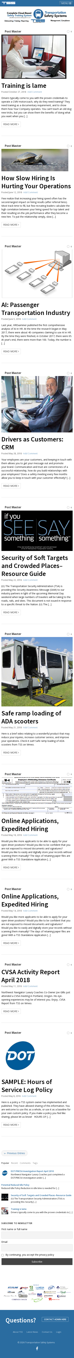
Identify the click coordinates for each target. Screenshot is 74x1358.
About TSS (18, 1332)
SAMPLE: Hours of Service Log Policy (27, 1085)
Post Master (13, 31)
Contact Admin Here (55, 1319)
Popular (5, 1163)
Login (58, 1332)
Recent (14, 1163)
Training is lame (23, 85)
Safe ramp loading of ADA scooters (31, 717)
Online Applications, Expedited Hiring (30, 824)
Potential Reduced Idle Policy (15, 1184)
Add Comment (35, 91)
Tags (35, 1163)
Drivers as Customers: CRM (32, 443)
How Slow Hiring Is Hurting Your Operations (36, 182)
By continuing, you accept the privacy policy (29, 1254)
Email (4, 1241)
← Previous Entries (14, 1153)
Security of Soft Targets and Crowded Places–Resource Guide (34, 565)
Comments (25, 1163)
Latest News (32, 1332)
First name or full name (14, 1229)
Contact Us (47, 1332)
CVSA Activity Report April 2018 (30, 976)
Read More (10, 124)
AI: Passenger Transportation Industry (35, 308)
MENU (65, 3)
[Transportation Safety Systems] (9, 3)
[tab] (5, 1163)
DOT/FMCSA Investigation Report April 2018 (32, 1171)
